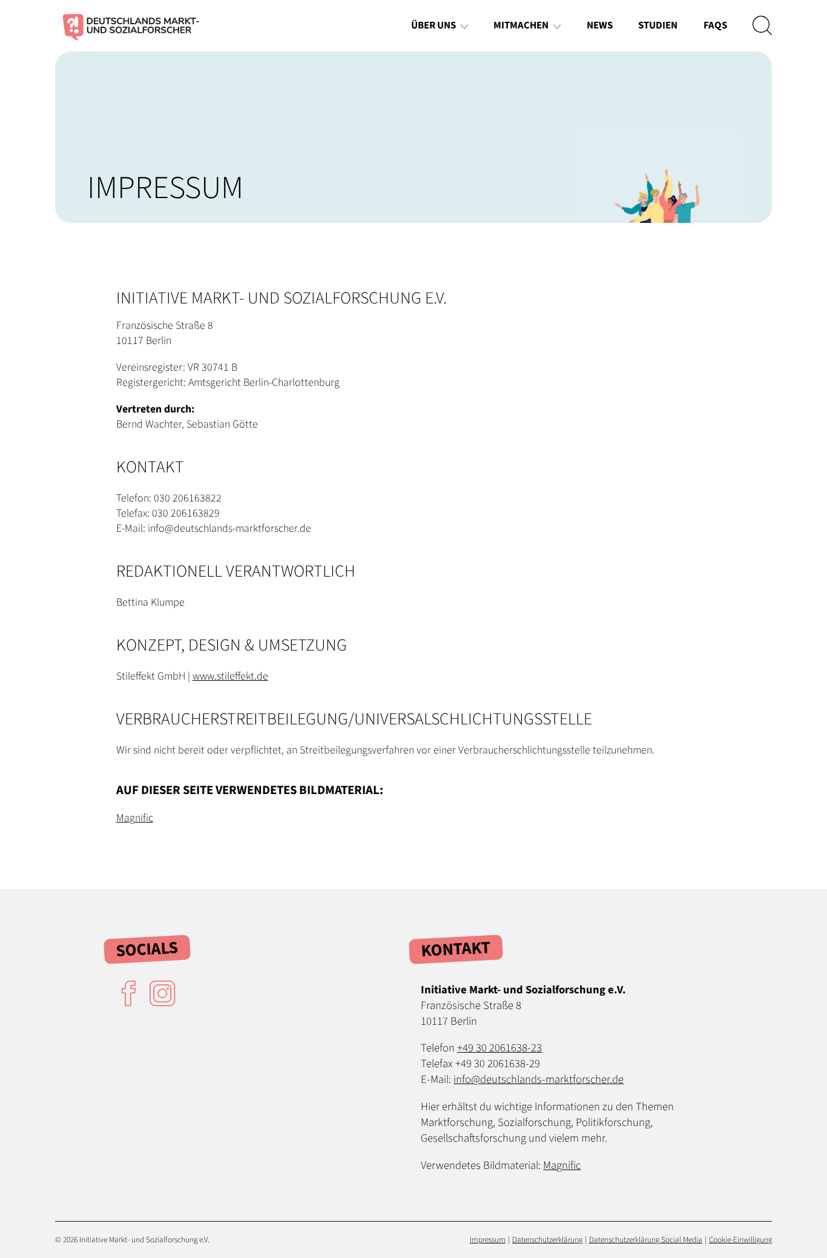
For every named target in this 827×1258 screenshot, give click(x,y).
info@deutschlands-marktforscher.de (538, 1079)
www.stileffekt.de (230, 676)
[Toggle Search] (762, 25)
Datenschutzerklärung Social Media (645, 1239)
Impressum (488, 1239)
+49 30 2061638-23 (499, 1048)
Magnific (134, 818)
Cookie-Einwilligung (740, 1239)
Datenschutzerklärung (547, 1239)
